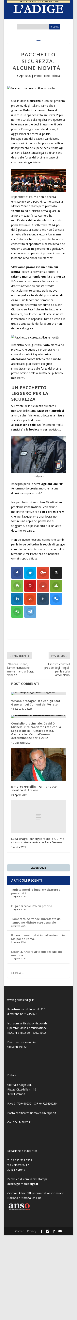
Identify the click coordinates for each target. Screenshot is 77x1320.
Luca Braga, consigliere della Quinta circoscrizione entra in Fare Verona (38, 840)
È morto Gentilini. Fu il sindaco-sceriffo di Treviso (34, 788)
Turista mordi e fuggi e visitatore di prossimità (36, 891)
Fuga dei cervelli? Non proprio (31, 906)
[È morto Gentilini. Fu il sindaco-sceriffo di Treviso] (38, 764)
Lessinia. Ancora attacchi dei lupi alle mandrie (36, 953)
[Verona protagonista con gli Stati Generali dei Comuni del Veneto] (38, 693)
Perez (22, 1047)
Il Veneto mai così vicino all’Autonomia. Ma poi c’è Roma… (38, 937)
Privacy (31, 1231)
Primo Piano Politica (47, 76)
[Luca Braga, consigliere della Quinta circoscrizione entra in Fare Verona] (38, 816)
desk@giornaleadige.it (22, 1184)
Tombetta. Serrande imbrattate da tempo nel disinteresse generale (36, 920)
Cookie (19, 1231)
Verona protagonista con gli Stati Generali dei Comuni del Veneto (36, 702)
